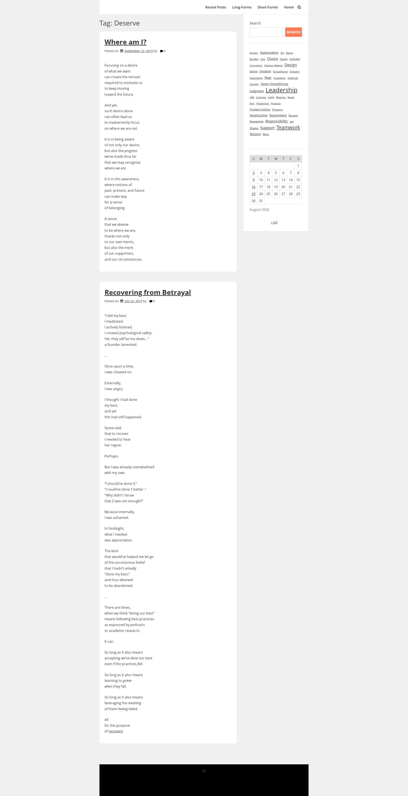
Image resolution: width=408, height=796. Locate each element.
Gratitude (293, 78)
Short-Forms (268, 7)
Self (292, 121)
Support (267, 127)
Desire (254, 71)
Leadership (282, 90)
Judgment (257, 91)
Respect (293, 115)
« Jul (274, 222)
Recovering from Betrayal (148, 292)
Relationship (259, 115)
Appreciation (269, 52)
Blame (289, 52)
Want (266, 134)
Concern (294, 59)
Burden (254, 59)
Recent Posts (215, 7)
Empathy (294, 71)
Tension (255, 134)
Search (255, 23)
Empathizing (280, 71)
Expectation (256, 78)
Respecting (257, 121)
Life (252, 97)
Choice (272, 58)
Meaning (281, 97)
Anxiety (254, 52)
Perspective (262, 103)
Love (271, 97)
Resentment (278, 115)
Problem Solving (260, 109)
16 (253, 186)
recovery (116, 731)
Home (289, 7)
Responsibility (276, 121)
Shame (254, 128)
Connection (256, 65)
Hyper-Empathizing (274, 84)
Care (262, 59)
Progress (277, 109)
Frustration (279, 78)
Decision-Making (273, 65)
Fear (268, 77)
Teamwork (288, 127)
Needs (291, 97)
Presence (276, 103)
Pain (252, 103)
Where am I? (125, 41)
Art (282, 53)
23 (253, 194)
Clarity (284, 59)
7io (204, 770)
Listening (261, 97)
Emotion (265, 71)
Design (291, 64)
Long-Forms (242, 7)
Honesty (254, 84)
